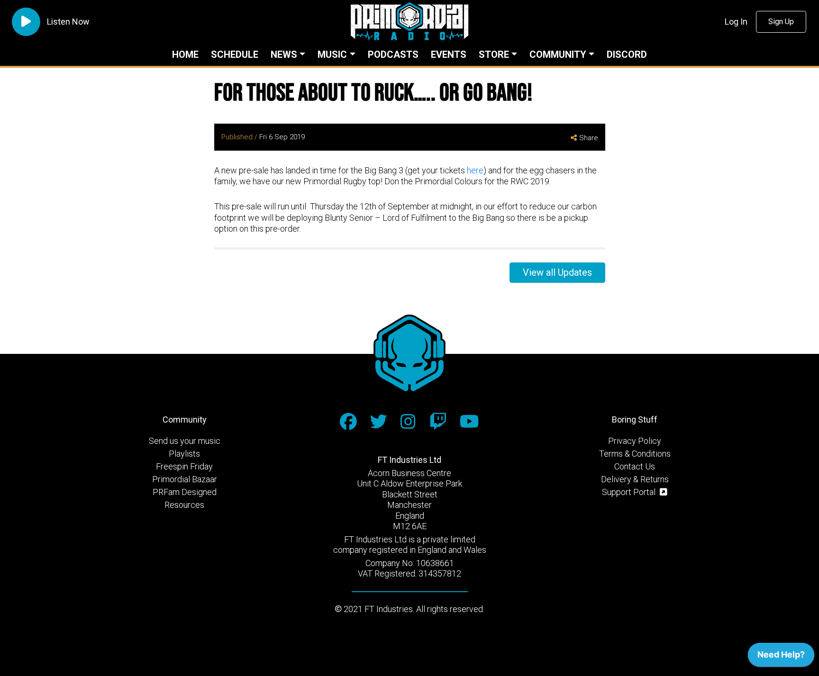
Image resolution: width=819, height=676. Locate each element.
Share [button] (588, 138)
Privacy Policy (634, 441)
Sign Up (781, 21)
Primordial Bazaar (184, 479)
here (475, 170)
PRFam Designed (185, 492)
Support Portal (629, 492)
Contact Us (634, 466)
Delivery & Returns (635, 479)
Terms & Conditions (635, 454)
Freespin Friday (184, 466)
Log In (736, 22)
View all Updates (557, 272)
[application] (781, 657)
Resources (184, 505)
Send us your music (184, 441)
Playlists (184, 454)
